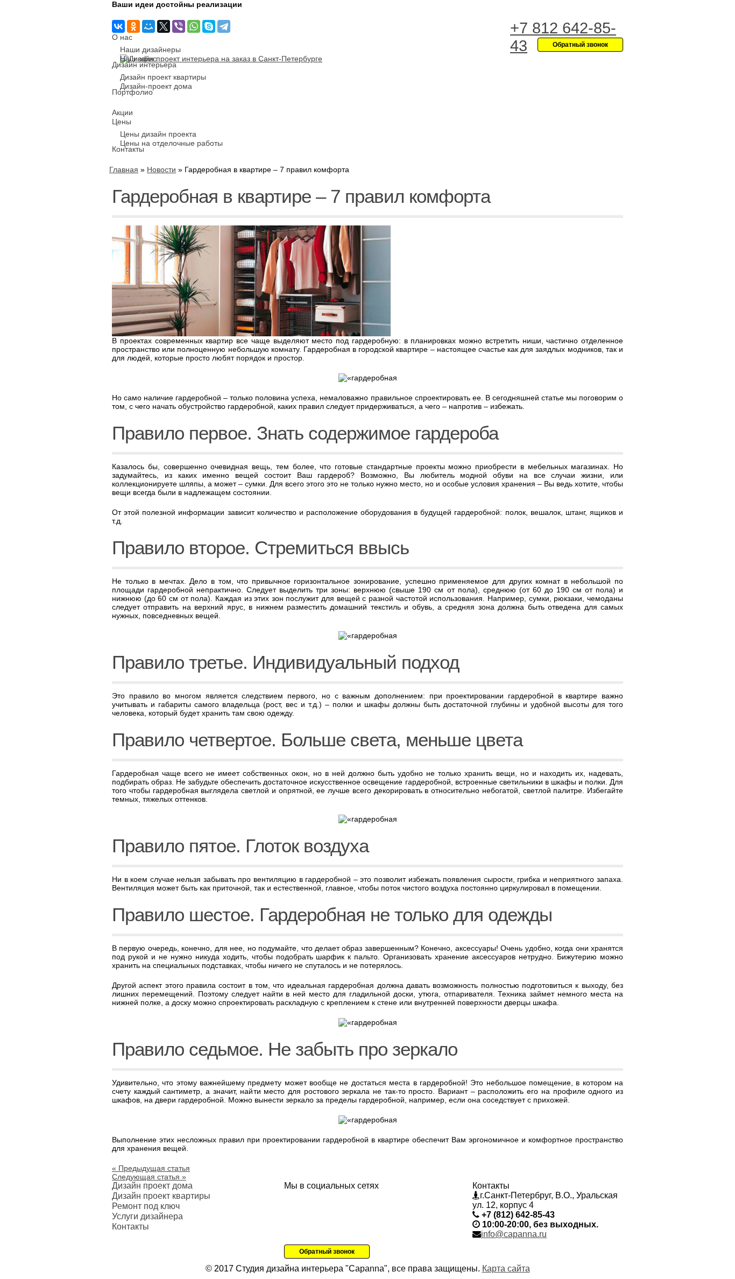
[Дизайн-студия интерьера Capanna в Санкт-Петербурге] (221, 58)
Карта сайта (506, 1268)
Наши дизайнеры (150, 49)
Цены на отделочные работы (171, 143)
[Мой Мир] (148, 26)
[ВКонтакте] (118, 26)
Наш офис (138, 58)
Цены (121, 121)
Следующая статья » (149, 1176)
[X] (163, 26)
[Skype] (208, 26)
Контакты (128, 149)
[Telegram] (223, 26)
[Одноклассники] (133, 26)
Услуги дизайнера (147, 1216)
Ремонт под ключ (146, 1206)
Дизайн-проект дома (156, 86)
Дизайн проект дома (152, 1185)
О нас (122, 37)
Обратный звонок (327, 1251)
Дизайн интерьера (144, 64)
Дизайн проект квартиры (163, 77)
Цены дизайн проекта (158, 134)
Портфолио (132, 92)
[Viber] (178, 26)
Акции (122, 112)
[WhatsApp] (193, 26)
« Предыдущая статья (151, 1168)
